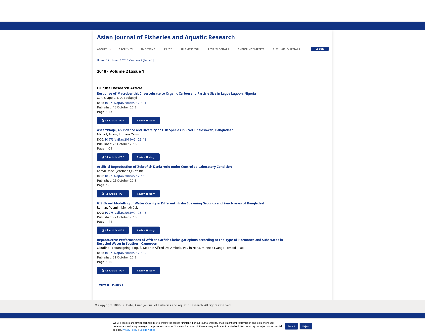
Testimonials (218, 49)
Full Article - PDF (114, 120)
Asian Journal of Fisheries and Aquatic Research (166, 37)
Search (320, 48)
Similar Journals (286, 49)
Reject (305, 326)
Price (168, 49)
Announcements (251, 49)
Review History (146, 120)
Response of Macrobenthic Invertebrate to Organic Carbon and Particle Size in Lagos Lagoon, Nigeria (176, 93)
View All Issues (110, 285)
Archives (126, 49)
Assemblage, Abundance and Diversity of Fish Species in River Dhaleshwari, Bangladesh (165, 130)
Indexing (148, 49)
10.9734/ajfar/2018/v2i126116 (125, 213)
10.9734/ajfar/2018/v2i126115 (125, 176)
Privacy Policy (129, 329)
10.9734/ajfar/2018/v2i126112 (125, 139)
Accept (291, 326)
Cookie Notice (147, 329)
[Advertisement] (212, 10)
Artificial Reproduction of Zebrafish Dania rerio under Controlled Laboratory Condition (164, 167)
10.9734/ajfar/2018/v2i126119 (125, 253)
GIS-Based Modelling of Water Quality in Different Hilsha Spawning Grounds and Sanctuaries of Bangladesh (181, 203)
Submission (189, 49)
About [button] (102, 49)
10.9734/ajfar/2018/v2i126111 (125, 103)
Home (100, 60)
